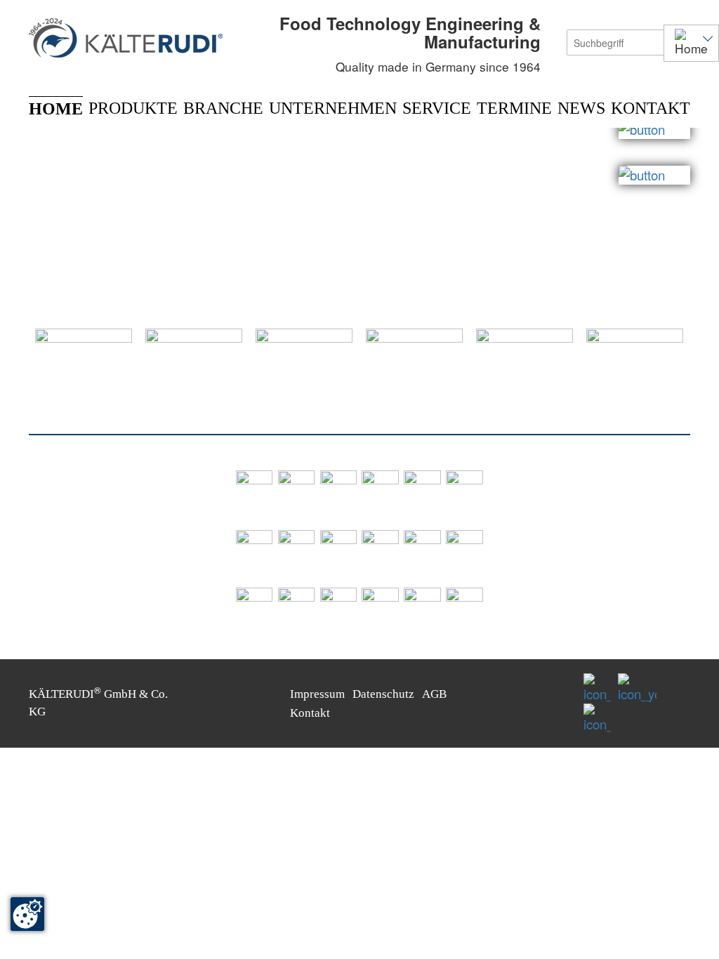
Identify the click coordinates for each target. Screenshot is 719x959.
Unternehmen (333, 108)
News (581, 108)
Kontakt (650, 108)
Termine (514, 108)
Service (436, 108)
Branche (223, 108)
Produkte (133, 108)
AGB (434, 694)
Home (56, 109)
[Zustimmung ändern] (27, 914)
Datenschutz (383, 694)
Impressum (317, 694)
